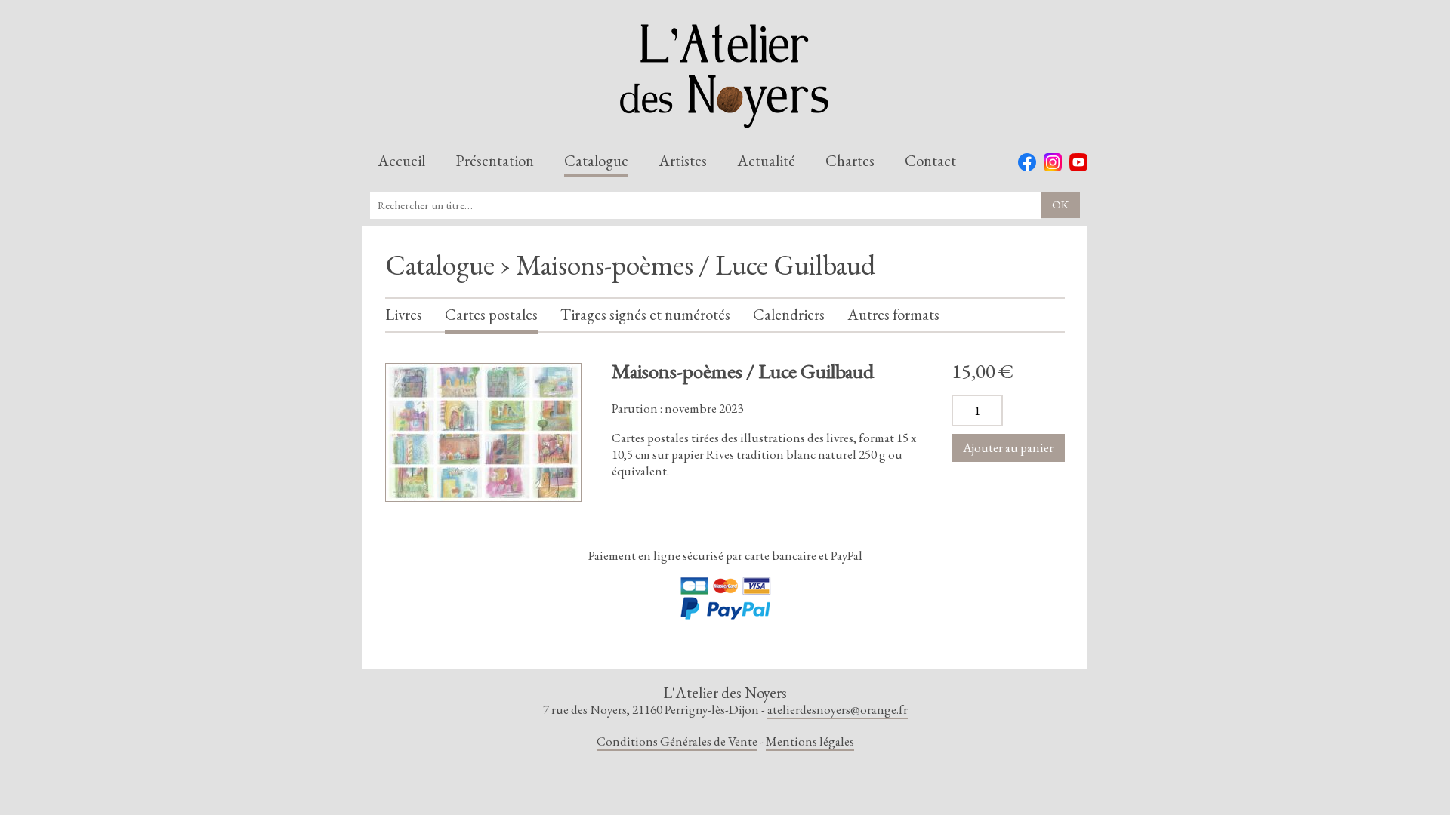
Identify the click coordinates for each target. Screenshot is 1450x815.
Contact (930, 161)
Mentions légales (810, 741)
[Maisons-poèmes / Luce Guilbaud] (483, 432)
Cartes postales (491, 315)
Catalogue (596, 161)
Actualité (766, 161)
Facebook (1027, 162)
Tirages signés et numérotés (645, 315)
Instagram (1053, 162)
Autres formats (893, 315)
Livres (403, 315)
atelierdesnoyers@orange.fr (837, 709)
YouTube (1078, 162)
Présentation (494, 161)
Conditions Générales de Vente (677, 741)
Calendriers (789, 315)
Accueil (401, 161)
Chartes (850, 161)
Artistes (683, 161)
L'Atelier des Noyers (725, 76)
